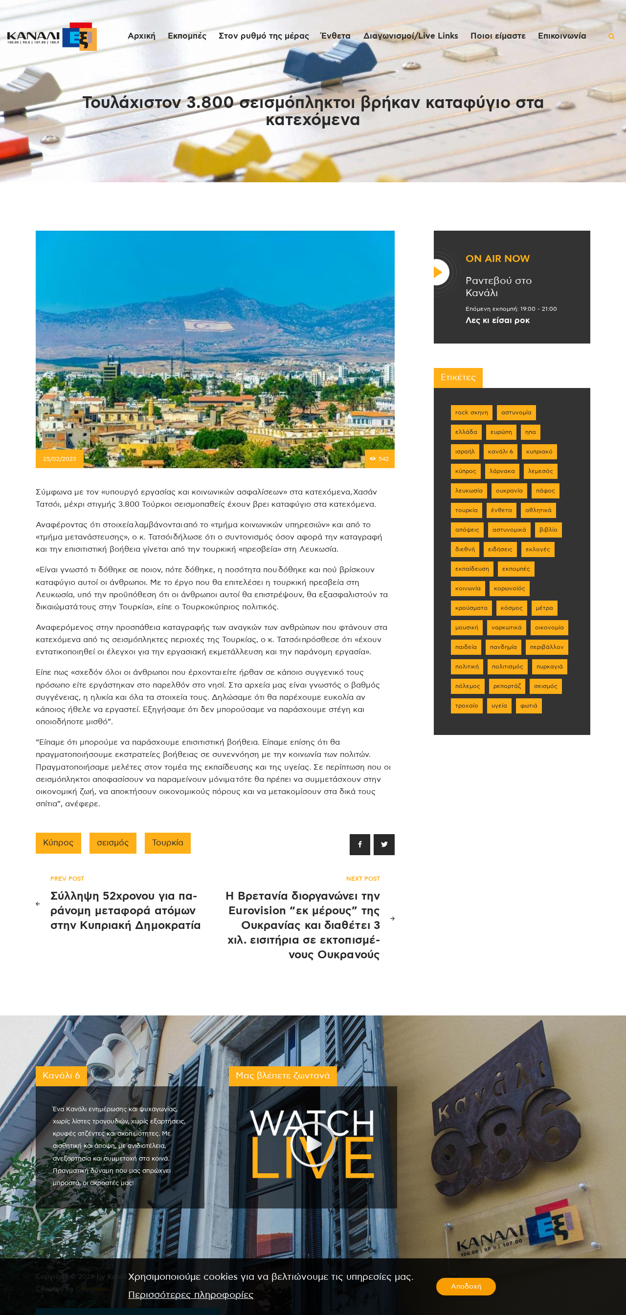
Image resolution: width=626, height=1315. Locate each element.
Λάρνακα (502, 471)
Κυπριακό (539, 451)
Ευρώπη (501, 432)
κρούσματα (471, 608)
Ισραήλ (465, 451)
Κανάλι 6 (500, 451)
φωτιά (528, 706)
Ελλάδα (466, 432)
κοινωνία (468, 588)
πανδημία (503, 647)
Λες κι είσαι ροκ (498, 320)
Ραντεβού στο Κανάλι (499, 287)
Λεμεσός (540, 471)
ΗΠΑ (530, 432)
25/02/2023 (59, 459)
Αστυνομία (516, 412)
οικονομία (549, 627)
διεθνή (465, 549)
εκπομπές (516, 569)
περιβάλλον (547, 647)
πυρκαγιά (550, 666)
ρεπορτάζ (507, 686)
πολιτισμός (507, 666)
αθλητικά (538, 510)
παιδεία (466, 647)
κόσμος (512, 608)
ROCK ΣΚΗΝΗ (471, 412)
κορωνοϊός (509, 588)
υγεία (499, 706)
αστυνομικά (509, 530)
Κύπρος (58, 843)
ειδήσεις (500, 549)
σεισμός (113, 843)
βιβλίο (548, 530)
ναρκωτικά (507, 627)
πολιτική (467, 666)
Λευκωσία (469, 491)
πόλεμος (467, 686)
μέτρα (544, 608)
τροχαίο (466, 706)
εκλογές (538, 549)
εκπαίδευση (472, 569)
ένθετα (501, 510)
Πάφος (545, 491)
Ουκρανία (509, 491)
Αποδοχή (466, 1286)
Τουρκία (167, 843)
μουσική (466, 627)
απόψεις (467, 530)
